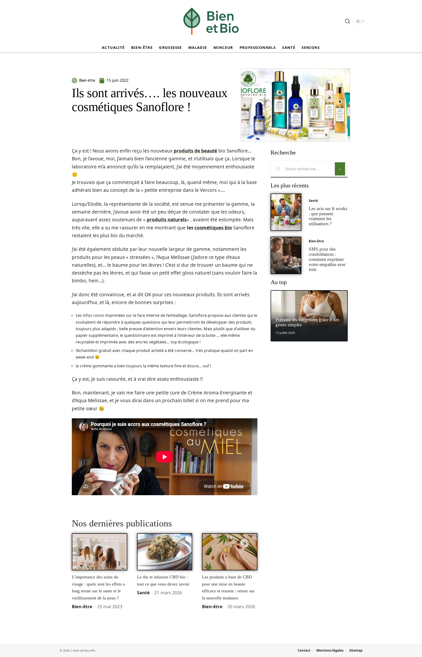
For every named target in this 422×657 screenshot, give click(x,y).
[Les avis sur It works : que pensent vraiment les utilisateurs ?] (286, 212)
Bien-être (82, 606)
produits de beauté (195, 151)
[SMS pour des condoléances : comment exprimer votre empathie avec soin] (286, 255)
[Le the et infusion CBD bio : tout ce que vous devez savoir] (164, 552)
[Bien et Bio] (211, 21)
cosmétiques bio (213, 228)
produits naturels (167, 219)
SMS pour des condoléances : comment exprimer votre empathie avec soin (327, 259)
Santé (143, 592)
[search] (347, 21)
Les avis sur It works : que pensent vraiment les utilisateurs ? (328, 216)
